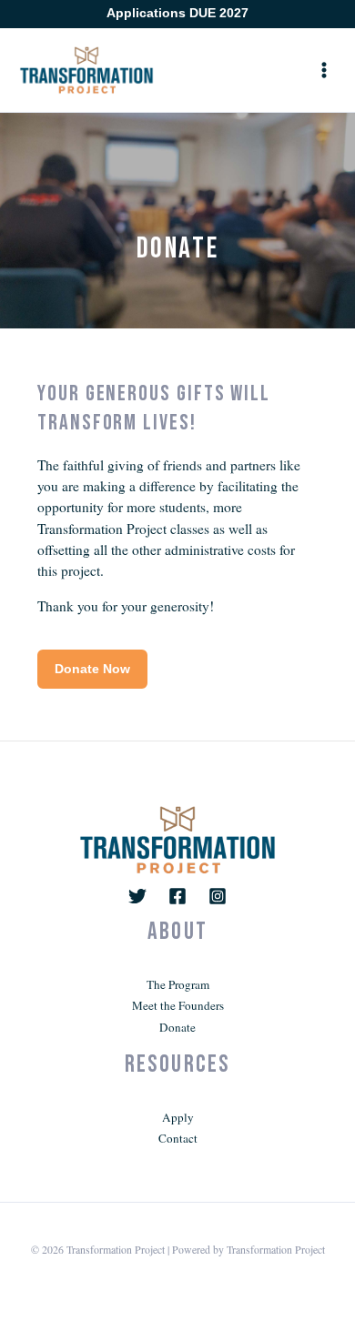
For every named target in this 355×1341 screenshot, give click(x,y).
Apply (178, 1117)
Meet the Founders (178, 1005)
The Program (178, 984)
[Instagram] (217, 896)
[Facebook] (177, 896)
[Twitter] (137, 896)
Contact (178, 1138)
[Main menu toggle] (324, 69)
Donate (177, 1027)
